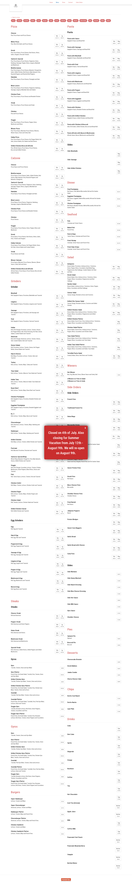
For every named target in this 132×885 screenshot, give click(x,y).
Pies (90, 20)
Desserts (96, 20)
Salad (69, 20)
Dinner (56, 20)
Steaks (32, 20)
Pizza (13, 20)
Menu (57, 2)
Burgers (45, 20)
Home (51, 2)
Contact (70, 2)
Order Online (79, 2)
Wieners (75, 20)
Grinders (26, 20)
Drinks (108, 20)
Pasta (51, 20)
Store (63, 2)
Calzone (19, 20)
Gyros (38, 20)
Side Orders (83, 20)
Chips (102, 20)
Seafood (63, 20)
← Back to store (15, 17)
